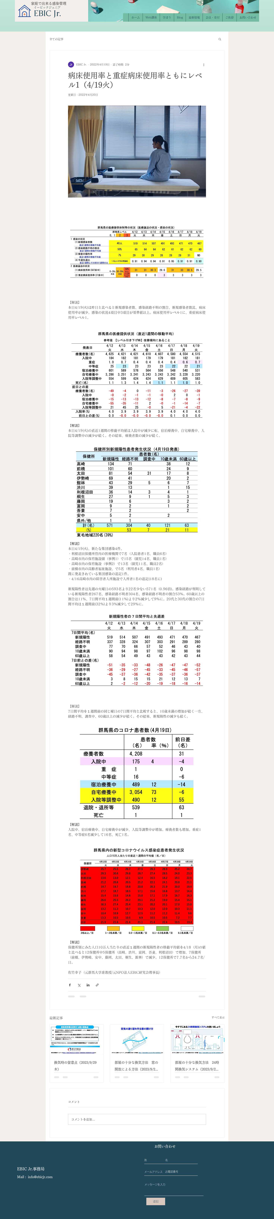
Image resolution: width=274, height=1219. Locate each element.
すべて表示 (218, 1017)
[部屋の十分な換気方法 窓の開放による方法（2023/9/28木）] (137, 1039)
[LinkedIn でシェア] (88, 985)
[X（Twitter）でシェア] (79, 985)
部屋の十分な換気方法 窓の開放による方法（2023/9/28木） (136, 1067)
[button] (220, 38)
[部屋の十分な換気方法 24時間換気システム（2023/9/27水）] (197, 1039)
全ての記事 (56, 39)
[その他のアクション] (203, 64)
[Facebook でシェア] (70, 985)
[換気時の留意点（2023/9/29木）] (76, 1039)
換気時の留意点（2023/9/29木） (75, 1066)
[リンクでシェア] (97, 985)
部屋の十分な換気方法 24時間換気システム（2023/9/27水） (197, 1067)
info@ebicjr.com (40, 1180)
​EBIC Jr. (47, 13)
